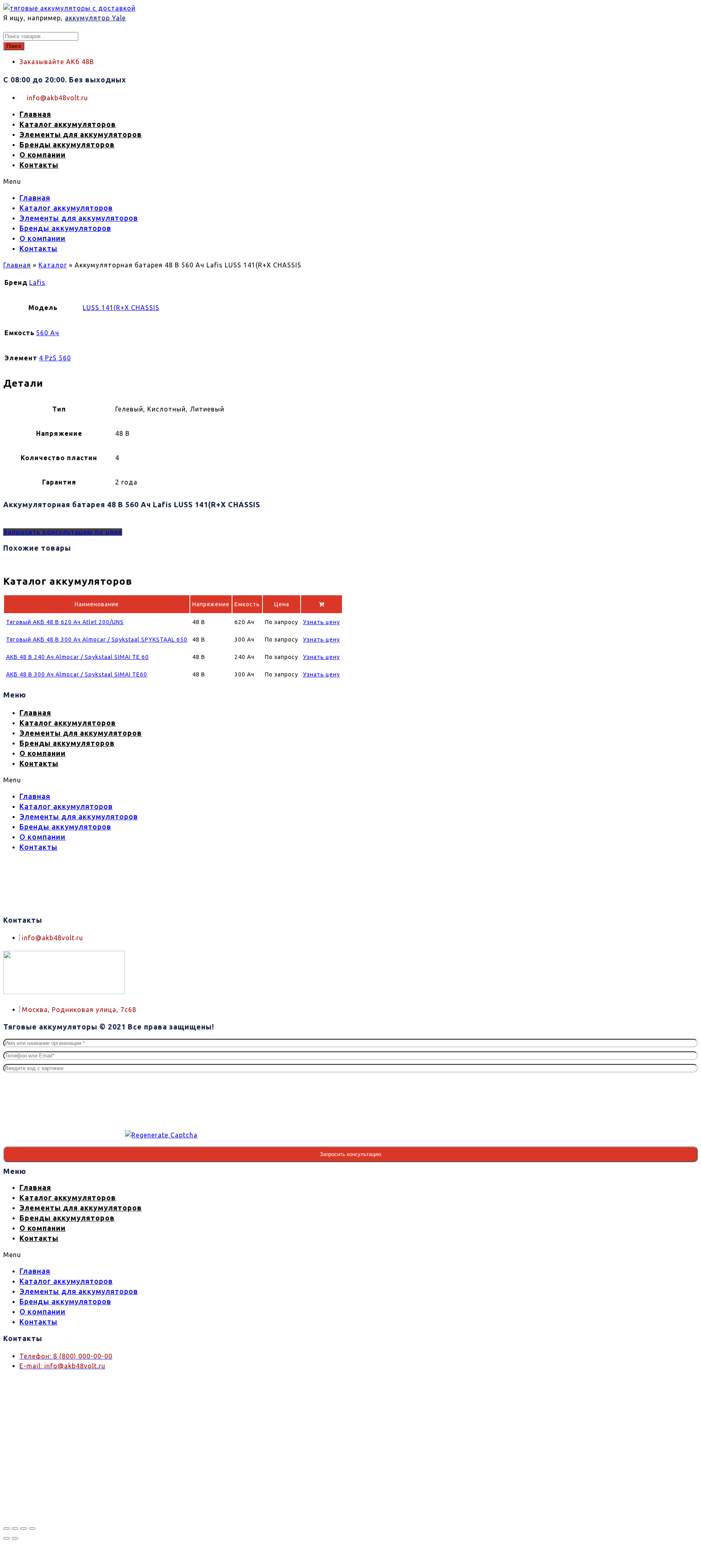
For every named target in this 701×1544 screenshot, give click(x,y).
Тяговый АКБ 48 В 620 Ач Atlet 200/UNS (65, 622)
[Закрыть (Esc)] (32, 1528)
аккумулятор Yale (95, 18)
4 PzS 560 (55, 358)
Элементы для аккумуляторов (80, 134)
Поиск (13, 46)
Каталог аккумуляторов (67, 124)
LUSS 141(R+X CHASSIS (121, 307)
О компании (42, 155)
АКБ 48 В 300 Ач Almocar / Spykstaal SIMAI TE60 (76, 674)
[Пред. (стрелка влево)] (6, 1538)
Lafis (37, 282)
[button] (234, 181)
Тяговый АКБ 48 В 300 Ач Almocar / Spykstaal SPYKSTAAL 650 (96, 639)
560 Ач (47, 332)
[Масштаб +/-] (6, 1528)
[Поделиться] (23, 1528)
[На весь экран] (15, 1528)
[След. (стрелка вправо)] (15, 1538)
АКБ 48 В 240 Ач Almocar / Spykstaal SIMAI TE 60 (77, 657)
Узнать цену (321, 622)
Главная (35, 114)
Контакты (38, 165)
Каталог (53, 265)
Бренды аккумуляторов (67, 144)
